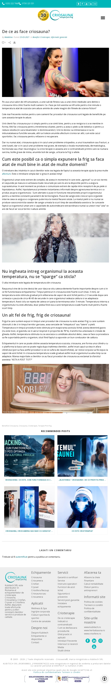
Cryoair (35, 587)
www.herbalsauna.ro (94, 630)
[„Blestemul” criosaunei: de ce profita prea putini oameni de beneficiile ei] (82, 456)
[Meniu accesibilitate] (104, 678)
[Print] (15, 42)
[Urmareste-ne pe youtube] (94, 647)
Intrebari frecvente (67, 640)
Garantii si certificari (68, 577)
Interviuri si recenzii (68, 644)
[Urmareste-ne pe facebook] (88, 641)
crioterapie (32, 426)
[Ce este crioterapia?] (82, 507)
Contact (35, 642)
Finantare (89, 580)
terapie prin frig (44, 426)
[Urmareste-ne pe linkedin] (94, 641)
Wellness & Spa (39, 608)
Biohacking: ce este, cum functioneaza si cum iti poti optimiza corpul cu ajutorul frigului (30, 480)
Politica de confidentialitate (47, 672)
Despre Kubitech (39, 632)
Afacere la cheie (92, 577)
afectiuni (6, 173)
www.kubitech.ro (92, 627)
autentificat (21, 556)
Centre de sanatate (41, 621)
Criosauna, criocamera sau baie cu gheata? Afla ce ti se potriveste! (30, 531)
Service (61, 580)
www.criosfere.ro (92, 633)
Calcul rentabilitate (93, 583)
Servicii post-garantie (68, 600)
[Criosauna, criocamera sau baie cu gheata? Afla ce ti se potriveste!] (29, 507)
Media (61, 647)
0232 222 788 (11, 3)
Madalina (8, 37)
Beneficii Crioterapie (41, 37)
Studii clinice (64, 650)
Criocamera (37, 580)
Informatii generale (59, 37)
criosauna (23, 426)
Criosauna (36, 577)
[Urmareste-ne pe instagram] (100, 641)
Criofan (35, 583)
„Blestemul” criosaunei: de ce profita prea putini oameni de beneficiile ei (83, 480)
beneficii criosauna (10, 426)
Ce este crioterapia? (82, 531)
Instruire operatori (67, 583)
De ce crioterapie (66, 618)
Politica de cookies (93, 601)
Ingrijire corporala (40, 611)
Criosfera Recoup (40, 590)
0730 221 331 (28, 3)
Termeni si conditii (93, 605)
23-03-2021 (25, 37)
